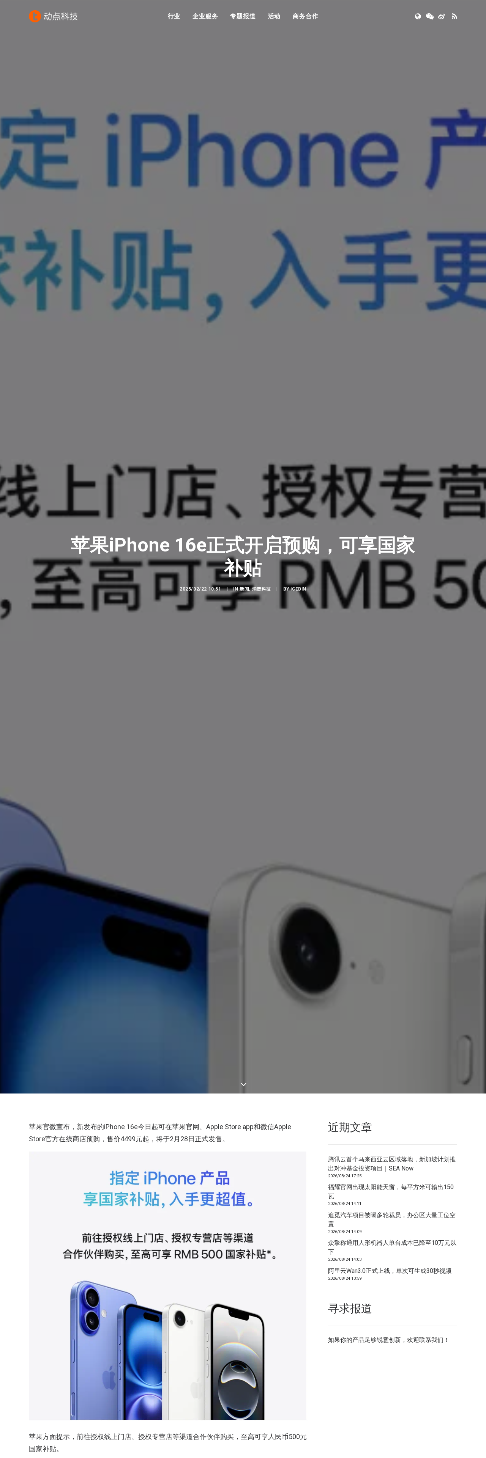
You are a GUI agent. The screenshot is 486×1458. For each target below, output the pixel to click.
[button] (418, 16)
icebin (298, 589)
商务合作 (305, 16)
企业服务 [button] (205, 16)
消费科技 (261, 589)
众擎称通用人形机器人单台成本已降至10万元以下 (392, 1247)
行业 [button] (174, 16)
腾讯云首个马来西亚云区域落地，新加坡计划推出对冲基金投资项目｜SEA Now (392, 1164)
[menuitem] (174, 16)
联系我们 (431, 1339)
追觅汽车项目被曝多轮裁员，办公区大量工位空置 (392, 1219)
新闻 (244, 589)
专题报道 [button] (243, 16)
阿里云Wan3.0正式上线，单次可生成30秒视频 (389, 1270)
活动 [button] (274, 16)
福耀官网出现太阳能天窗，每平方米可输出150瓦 (391, 1191)
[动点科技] (53, 16)
